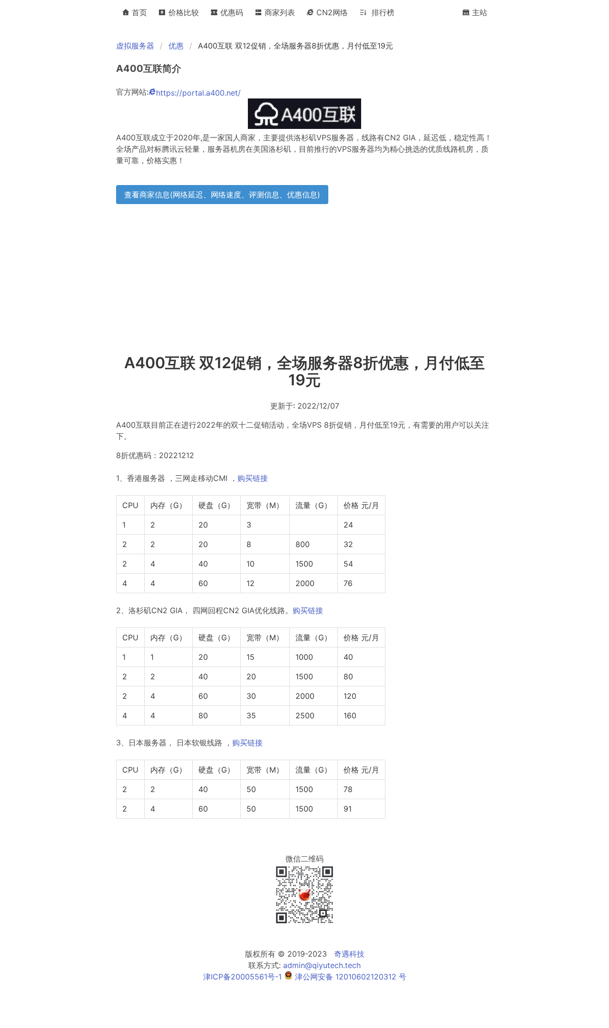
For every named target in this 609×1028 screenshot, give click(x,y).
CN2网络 (331, 12)
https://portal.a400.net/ (198, 93)
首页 (138, 12)
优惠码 (230, 12)
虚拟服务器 (135, 45)
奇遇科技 (349, 954)
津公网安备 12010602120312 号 (349, 976)
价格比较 (182, 12)
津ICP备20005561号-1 (242, 976)
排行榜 (380, 12)
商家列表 (278, 12)
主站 (478, 12)
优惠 (176, 45)
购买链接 (252, 478)
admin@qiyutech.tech (322, 965)
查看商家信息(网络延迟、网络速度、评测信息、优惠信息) (222, 194)
